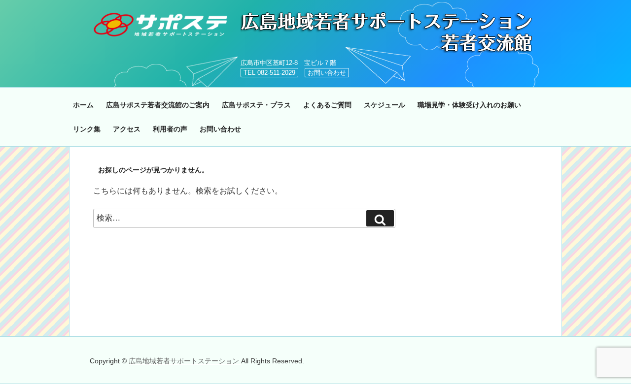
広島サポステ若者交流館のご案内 (158, 105)
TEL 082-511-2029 (269, 72)
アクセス (126, 129)
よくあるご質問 (327, 105)
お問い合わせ (327, 72)
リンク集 (87, 129)
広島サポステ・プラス (256, 105)
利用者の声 (170, 129)
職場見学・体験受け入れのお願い (469, 105)
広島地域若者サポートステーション (185, 361)
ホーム (83, 105)
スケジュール (384, 105)
